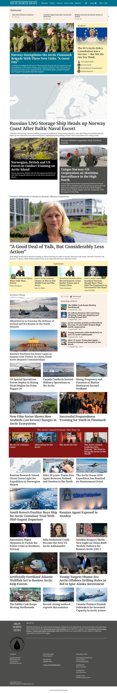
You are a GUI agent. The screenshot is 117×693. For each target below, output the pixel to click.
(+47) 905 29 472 (84, 661)
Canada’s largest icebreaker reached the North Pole (57, 15)
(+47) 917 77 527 (47, 661)
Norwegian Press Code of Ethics (55, 629)
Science (59, 3)
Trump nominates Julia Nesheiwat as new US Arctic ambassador (85, 333)
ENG (105, 3)
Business (44, 3)
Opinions (78, 3)
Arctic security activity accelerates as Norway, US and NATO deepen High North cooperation (85, 325)
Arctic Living (68, 3)
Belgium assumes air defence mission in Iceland (89, 15)
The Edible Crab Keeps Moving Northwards (82, 306)
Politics (52, 3)
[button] (13, 276)
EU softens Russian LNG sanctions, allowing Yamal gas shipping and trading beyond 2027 (84, 315)
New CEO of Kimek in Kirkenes (23, 15)
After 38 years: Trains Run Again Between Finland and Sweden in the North (84, 342)
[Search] (86, 3)
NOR (100, 3)
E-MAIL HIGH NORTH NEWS (52, 665)
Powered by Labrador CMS (58, 690)
